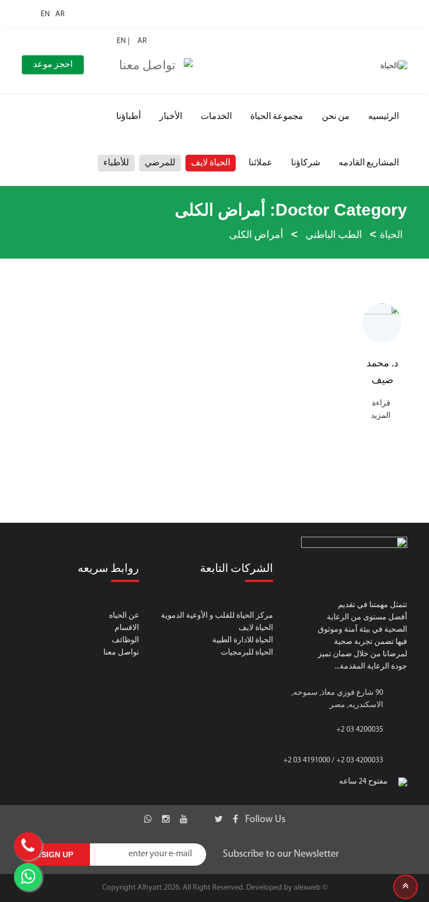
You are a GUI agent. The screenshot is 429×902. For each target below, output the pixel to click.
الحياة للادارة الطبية (242, 640)
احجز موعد (53, 64)
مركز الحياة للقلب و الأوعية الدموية (217, 616)
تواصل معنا (121, 652)
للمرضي (160, 163)
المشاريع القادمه (369, 163)
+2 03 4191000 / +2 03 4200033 (333, 760)
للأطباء (116, 163)
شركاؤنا (305, 163)
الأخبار (170, 116)
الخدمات (216, 116)
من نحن (336, 116)
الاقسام (127, 628)
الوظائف (125, 640)
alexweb (307, 888)
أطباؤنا (128, 116)
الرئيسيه (383, 116)
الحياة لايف (210, 163)
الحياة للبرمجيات (247, 652)
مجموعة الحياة (276, 116)
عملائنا (261, 163)
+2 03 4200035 (359, 730)
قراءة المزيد (380, 409)
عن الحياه (124, 616)
